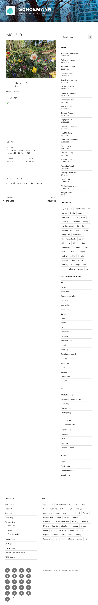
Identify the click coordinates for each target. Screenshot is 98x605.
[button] (14, 599)
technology (75, 265)
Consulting (65, 404)
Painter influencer (68, 60)
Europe (84, 226)
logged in (21, 183)
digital (83, 217)
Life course (65, 332)
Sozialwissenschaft (68, 354)
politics (72, 256)
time (84, 265)
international (77, 235)
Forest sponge (66, 159)
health (77, 230)
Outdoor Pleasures (68, 113)
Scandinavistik (69, 425)
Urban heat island (67, 86)
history (85, 230)
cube (66, 416)
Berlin (72, 213)
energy (85, 222)
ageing (65, 209)
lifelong (76, 243)
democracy (65, 300)
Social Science (66, 341)
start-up (64, 359)
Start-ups (64, 439)
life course (66, 243)
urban (80, 269)
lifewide (85, 243)
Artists (63, 287)
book (80, 213)
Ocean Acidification (68, 93)
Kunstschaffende (69, 239)
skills (73, 260)
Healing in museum (68, 173)
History (63, 327)
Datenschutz (66, 408)
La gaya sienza (66, 120)
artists (64, 213)
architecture (80, 209)
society (65, 265)
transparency (66, 372)
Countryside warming (69, 80)
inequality (66, 235)
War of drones (66, 106)
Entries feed (65, 466)
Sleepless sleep (67, 73)
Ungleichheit (66, 376)
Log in (63, 462)
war (87, 269)
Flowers (16, 92)
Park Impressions (67, 100)
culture (75, 217)
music (85, 247)
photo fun (67, 420)
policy (64, 256)
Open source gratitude (69, 139)
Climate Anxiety (67, 153)
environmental (68, 226)
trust (64, 269)
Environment (66, 309)
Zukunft (64, 381)
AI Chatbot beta (67, 395)
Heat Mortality (66, 133)
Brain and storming (68, 296)
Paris (72, 252)
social (80, 260)
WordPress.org (67, 475)
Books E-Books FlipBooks (71, 399)
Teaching (64, 443)
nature (64, 252)
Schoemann (35, 9)
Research (64, 434)
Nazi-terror (65, 336)
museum (76, 247)
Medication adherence (69, 186)
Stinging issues (66, 193)
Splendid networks (68, 67)
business (65, 217)
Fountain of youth (67, 166)
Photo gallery (66, 413)
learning (82, 239)
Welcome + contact (68, 448)
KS (16, 86)
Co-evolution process (69, 126)
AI (71, 209)
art (89, 209)
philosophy (82, 252)
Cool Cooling (66, 179)
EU (78, 226)
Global (63, 318)
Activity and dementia (69, 53)
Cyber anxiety (66, 146)
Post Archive (66, 430)
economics (75, 222)
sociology (64, 350)
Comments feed (67, 471)
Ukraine (72, 269)
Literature (66, 247)
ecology (65, 222)
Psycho (81, 256)
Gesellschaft (67, 230)
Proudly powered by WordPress (66, 570)
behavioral (65, 292)
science (65, 260)
